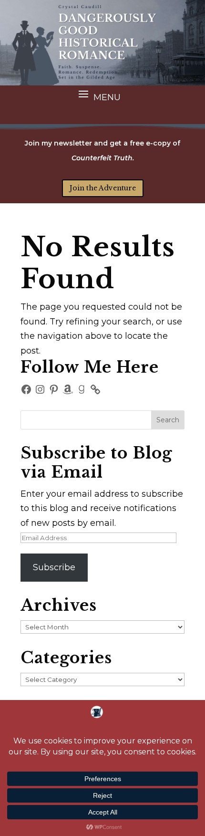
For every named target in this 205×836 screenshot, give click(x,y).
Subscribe (54, 567)
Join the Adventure (103, 188)
